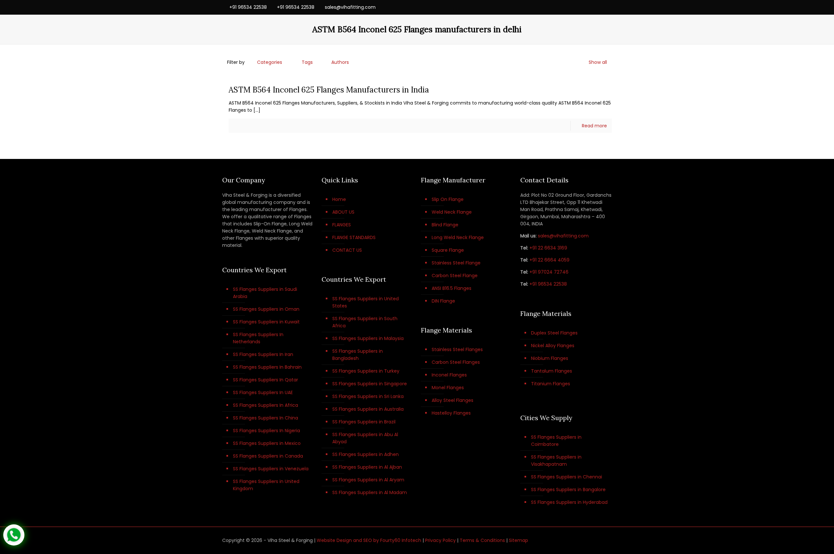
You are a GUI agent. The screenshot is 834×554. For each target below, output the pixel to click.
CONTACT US (347, 250)
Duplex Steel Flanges (554, 333)
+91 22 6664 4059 (549, 260)
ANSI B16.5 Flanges (451, 288)
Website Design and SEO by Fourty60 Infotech (369, 540)
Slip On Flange (448, 199)
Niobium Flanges (549, 358)
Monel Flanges (448, 387)
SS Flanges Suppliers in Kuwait (266, 322)
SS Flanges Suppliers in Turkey (365, 371)
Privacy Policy (440, 540)
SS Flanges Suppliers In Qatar (265, 379)
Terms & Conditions (482, 540)
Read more (594, 125)
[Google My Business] (608, 7)
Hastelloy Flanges (451, 413)
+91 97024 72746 (548, 272)
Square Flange (448, 250)
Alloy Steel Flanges (452, 400)
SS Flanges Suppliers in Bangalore (568, 489)
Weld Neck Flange (452, 212)
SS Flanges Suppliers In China (265, 418)
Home (339, 199)
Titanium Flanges (550, 383)
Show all (598, 62)
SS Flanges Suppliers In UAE (263, 392)
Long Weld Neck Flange (458, 237)
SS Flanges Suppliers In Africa (265, 405)
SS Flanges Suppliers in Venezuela (271, 468)
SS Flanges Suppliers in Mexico (267, 443)
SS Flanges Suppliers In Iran (263, 354)
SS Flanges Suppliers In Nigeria (266, 430)
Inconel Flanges (449, 375)
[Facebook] (582, 7)
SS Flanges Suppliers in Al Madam (369, 492)
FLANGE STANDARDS (354, 237)
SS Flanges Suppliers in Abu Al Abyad (365, 438)
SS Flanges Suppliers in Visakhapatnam (556, 460)
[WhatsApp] (573, 7)
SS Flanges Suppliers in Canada (268, 456)
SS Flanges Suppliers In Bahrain (267, 367)
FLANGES (341, 224)
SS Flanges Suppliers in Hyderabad (569, 502)
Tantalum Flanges (551, 371)
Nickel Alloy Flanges (552, 345)
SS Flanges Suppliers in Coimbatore (556, 440)
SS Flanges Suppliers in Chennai (566, 477)
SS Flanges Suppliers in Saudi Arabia (265, 293)
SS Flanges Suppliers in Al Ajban (367, 467)
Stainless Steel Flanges (457, 349)
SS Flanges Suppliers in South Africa (364, 322)
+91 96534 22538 (248, 7)
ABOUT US (343, 212)
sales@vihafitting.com (350, 7)
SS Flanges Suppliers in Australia (368, 409)
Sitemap (518, 540)
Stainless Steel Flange (456, 263)
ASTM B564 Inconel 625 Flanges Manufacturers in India (329, 90)
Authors (340, 62)
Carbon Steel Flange (455, 275)
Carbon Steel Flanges (456, 362)
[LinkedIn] (599, 7)
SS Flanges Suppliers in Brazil (363, 422)
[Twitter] (590, 7)
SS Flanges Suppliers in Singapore (369, 383)
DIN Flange (443, 301)
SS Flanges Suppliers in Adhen (365, 454)
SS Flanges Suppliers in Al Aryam (368, 479)
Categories (269, 62)
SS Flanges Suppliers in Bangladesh (357, 355)
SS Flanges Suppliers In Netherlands (258, 338)
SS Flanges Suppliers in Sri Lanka (368, 396)
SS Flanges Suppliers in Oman (266, 309)
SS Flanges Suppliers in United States (365, 302)
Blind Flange (445, 224)
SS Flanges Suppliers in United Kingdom (266, 485)
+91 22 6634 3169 (548, 248)
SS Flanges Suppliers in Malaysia (368, 338)
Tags (307, 62)
